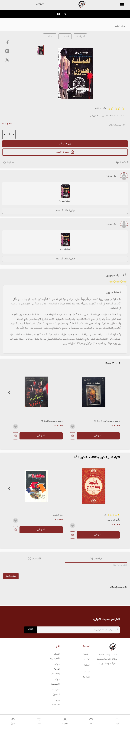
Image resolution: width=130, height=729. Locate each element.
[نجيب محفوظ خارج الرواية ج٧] (93, 392)
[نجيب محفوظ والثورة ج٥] (36, 392)
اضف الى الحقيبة (62, 152)
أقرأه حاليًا (65, 36)
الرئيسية (86, 654)
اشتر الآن (98, 435)
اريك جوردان (108, 115)
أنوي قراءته (80, 36)
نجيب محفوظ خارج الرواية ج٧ (107, 421)
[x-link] (7, 59)
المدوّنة (87, 665)
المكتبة (87, 659)
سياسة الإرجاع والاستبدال (55, 669)
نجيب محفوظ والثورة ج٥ (52, 421)
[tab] (96, 559)
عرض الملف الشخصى (65, 211)
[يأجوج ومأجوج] (93, 485)
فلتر (39, 723)
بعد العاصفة (57, 515)
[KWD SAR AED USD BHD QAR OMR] (65, 4)
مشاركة (10, 163)
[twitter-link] (65, 14)
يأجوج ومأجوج (113, 520)
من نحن (87, 671)
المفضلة (91, 723)
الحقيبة (65, 723)
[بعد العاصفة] (36, 485)
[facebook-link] (72, 14)
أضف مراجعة (11, 576)
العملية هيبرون (65, 201)
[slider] (118, 282)
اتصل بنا (86, 677)
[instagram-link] (58, 14)
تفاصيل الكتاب (115, 125)
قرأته (50, 36)
